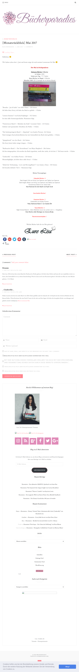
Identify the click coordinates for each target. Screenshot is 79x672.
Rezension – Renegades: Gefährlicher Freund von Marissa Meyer (45, 528)
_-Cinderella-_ (8, 290)
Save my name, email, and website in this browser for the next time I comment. (32, 351)
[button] (15, 669)
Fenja (17, 511)
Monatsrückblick (10, 39)
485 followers (39, 571)
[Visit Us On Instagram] (36, 433)
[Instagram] (18, 441)
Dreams (5, 268)
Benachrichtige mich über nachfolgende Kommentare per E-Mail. (26, 356)
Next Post (71, 254)
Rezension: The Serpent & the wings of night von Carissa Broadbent (40, 488)
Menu (6, 2)
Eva (23, 521)
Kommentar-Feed (40, 562)
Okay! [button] (67, 666)
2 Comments (28, 47)
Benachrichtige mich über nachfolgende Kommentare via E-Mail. (27, 366)
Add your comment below (20, 262)
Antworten (8, 284)
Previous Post (9, 254)
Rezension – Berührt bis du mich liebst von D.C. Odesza (41, 521)
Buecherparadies (8, 47)
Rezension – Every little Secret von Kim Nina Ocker (42, 517)
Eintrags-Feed (39, 558)
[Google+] (55, 441)
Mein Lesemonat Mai (23, 301)
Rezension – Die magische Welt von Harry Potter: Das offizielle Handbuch (39, 495)
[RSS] (25, 441)
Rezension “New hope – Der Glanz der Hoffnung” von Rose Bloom (42, 524)
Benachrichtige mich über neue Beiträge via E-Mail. (23, 371)
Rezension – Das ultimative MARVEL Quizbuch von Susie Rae (39, 484)
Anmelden (39, 555)
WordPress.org (39, 565)
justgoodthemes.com (42, 656)
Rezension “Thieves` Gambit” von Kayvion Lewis (39, 491)
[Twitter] (47, 441)
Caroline (24, 517)
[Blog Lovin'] (33, 441)
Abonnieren (39, 470)
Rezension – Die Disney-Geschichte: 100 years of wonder (39, 498)
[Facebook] (40, 441)
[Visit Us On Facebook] (22, 433)
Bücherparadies (41, 654)
